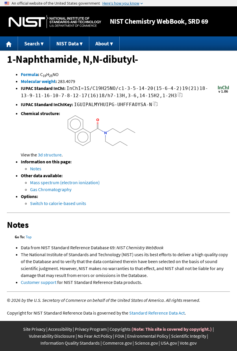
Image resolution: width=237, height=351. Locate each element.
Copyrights (120, 329)
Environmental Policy (147, 336)
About (102, 43)
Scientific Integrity (188, 336)
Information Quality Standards (70, 343)
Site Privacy (34, 329)
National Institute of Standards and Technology (55, 21)
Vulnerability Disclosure (52, 336)
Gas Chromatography (50, 189)
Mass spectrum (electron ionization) (65, 182)
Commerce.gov (117, 343)
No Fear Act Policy (95, 336)
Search (32, 43)
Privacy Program (91, 329)
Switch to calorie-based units (58, 203)
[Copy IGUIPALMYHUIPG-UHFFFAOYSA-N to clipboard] (155, 105)
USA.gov (169, 343)
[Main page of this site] (9, 43)
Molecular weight (38, 81)
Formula (29, 74)
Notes (35, 168)
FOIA (119, 336)
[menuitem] (9, 43)
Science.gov (146, 343)
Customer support (38, 282)
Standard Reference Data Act (157, 313)
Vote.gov (188, 343)
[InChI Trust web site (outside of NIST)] (223, 92)
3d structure (50, 155)
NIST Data (67, 43)
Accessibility (60, 329)
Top (29, 236)
